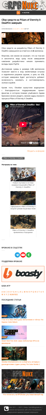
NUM (12, 294)
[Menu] (18, 13)
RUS (16, 294)
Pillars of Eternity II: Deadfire (13, 158)
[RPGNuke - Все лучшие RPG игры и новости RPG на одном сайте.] (23, 5)
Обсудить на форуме (35, 151)
